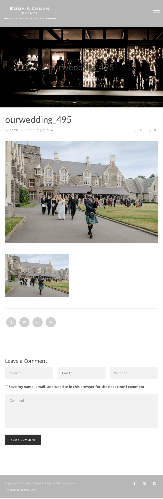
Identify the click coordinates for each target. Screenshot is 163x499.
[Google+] (37, 322)
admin (14, 130)
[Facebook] (11, 322)
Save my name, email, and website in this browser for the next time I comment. (77, 386)
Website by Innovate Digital (22, 490)
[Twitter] (24, 322)
